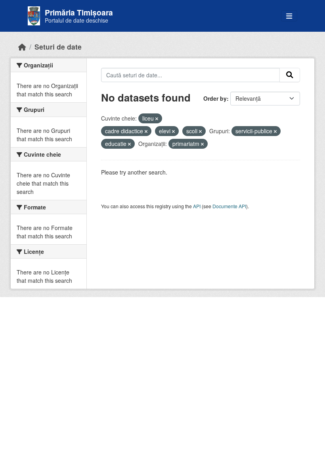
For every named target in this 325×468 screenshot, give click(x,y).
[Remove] (156, 118)
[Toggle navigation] (289, 16)
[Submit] (289, 75)
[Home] (22, 47)
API (197, 206)
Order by (215, 98)
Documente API (229, 206)
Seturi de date (58, 47)
